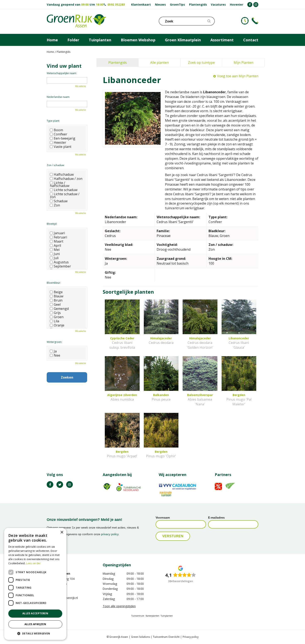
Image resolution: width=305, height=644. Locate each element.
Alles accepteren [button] (35, 613)
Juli (56, 257)
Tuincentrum (137, 615)
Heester (60, 142)
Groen (58, 316)
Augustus (61, 262)
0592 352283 (116, 4)
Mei (57, 249)
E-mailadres (216, 517)
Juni (57, 253)
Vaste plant (62, 146)
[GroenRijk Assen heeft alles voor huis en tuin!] (76, 21)
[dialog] (35, 584)
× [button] (61, 532)
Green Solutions (140, 637)
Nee (57, 355)
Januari (59, 233)
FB (50, 484)
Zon (57, 205)
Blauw (58, 296)
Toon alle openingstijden (119, 606)
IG (69, 484)
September (62, 266)
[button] (35, 633)
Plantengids (117, 62)
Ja (55, 351)
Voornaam (163, 517)
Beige (58, 292)
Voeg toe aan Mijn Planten (237, 76)
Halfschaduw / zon (68, 178)
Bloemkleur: (54, 283)
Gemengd (61, 308)
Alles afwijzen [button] (35, 624)
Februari (60, 237)
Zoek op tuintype (201, 62)
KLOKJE (245, 21)
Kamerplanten (152, 615)
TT (59, 484)
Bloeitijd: (52, 224)
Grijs (57, 312)
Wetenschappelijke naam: (62, 73)
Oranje (59, 325)
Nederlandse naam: (58, 97)
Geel (57, 304)
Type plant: (53, 121)
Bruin (58, 300)
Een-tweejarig (64, 138)
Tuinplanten (167, 615)
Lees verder (33, 563)
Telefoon (255, 21)
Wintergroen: (54, 342)
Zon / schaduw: (56, 165)
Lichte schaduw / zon (64, 195)
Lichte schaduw (65, 189)
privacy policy (109, 534)
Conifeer (60, 134)
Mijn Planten (243, 62)
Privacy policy (191, 637)
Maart (58, 241)
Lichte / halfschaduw (59, 184)
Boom (58, 130)
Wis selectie (80, 86)
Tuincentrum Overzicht (166, 637)
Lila (56, 321)
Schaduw (60, 201)
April (57, 245)
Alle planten (159, 62)
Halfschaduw (64, 174)
